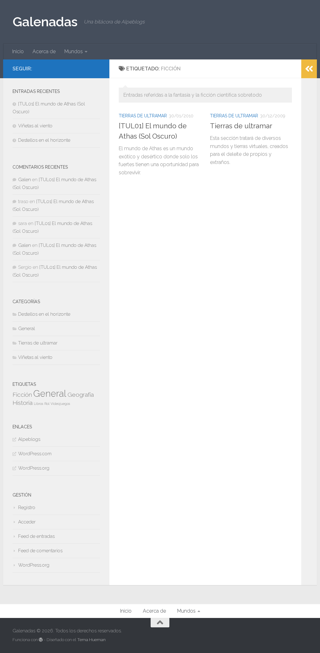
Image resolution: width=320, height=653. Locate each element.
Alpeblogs (29, 439)
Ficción (22, 394)
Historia (22, 402)
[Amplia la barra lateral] (309, 68)
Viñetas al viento (35, 126)
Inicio (18, 51)
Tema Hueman (91, 639)
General (26, 328)
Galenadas (45, 21)
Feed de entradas (36, 536)
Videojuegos (60, 404)
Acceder (27, 522)
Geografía (81, 394)
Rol (46, 404)
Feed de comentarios (40, 551)
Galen (24, 179)
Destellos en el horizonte (44, 140)
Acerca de (44, 51)
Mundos (73, 51)
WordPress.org (33, 468)
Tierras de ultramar (143, 115)
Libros (38, 404)
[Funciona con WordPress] (41, 640)
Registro (26, 507)
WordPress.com (35, 454)
